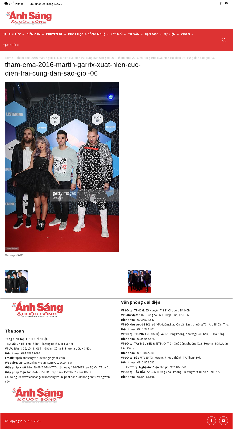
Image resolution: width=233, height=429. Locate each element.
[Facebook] (220, 3)
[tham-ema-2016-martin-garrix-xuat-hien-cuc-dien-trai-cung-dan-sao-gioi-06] (62, 251)
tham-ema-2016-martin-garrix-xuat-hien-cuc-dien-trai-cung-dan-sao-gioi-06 (65, 58)
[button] (223, 40)
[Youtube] (226, 3)
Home (9, 58)
